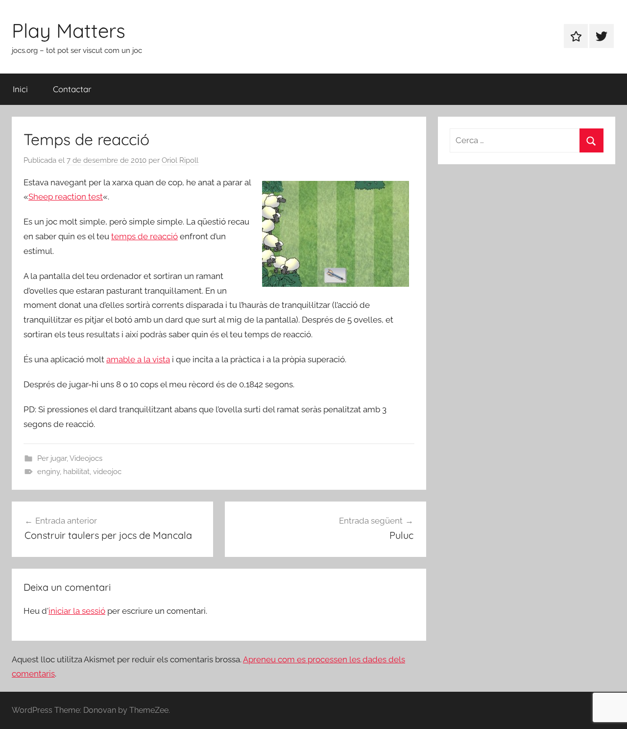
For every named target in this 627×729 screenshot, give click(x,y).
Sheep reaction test (65, 196)
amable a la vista (138, 359)
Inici (20, 89)
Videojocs (86, 458)
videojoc (107, 471)
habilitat (76, 471)
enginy (48, 471)
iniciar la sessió (76, 611)
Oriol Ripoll (180, 160)
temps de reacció (144, 236)
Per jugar (52, 458)
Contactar (72, 89)
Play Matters (68, 30)
